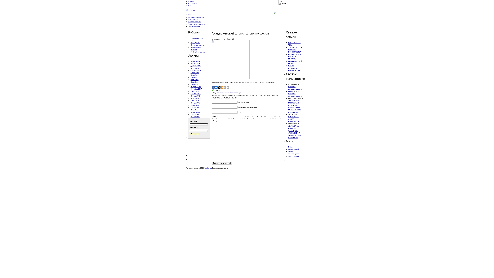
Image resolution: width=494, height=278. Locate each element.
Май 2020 (194, 84)
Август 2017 (195, 91)
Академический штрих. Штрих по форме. (228, 93)
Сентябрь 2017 (196, 89)
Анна (290, 91)
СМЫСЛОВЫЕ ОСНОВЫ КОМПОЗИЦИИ (293, 119)
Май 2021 (194, 77)
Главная (191, 1)
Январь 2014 (195, 112)
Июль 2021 (195, 75)
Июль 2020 (195, 80)
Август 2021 (195, 73)
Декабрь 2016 (196, 93)
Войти (290, 147)
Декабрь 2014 (196, 107)
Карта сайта (192, 3)
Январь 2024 (195, 61)
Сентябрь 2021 (196, 70)
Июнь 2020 (195, 82)
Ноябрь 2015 (195, 103)
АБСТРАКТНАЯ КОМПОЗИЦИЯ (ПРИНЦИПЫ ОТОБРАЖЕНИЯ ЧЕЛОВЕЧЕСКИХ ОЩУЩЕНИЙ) (294, 106)
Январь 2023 (195, 63)
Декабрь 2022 (196, 66)
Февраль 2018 (196, 86)
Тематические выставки (196, 24)
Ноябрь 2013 (195, 117)
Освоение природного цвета (295, 87)
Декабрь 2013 (196, 114)
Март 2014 (194, 110)
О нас (190, 6)
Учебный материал (195, 26)
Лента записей (293, 149)
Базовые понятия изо (196, 17)
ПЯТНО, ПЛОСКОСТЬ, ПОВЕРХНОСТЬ (294, 68)
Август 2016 (195, 100)
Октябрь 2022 (196, 68)
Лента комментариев (293, 152)
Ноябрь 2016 (195, 96)
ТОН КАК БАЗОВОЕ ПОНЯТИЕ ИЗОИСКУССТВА (295, 49)
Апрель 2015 (195, 105)
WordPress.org (293, 156)
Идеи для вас (193, 19)
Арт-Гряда (208, 168)
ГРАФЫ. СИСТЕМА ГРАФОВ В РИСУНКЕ (295, 56)
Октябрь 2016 (196, 98)
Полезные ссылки (194, 22)
